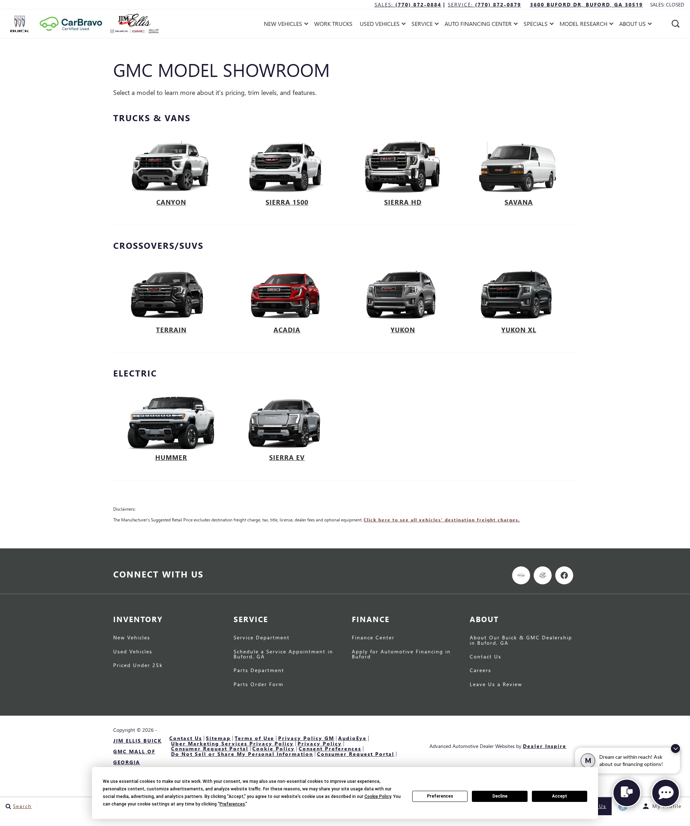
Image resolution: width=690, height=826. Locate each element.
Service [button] (422, 25)
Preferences (440, 796)
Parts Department (259, 670)
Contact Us (485, 656)
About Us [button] (632, 25)
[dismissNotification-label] (675, 748)
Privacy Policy (320, 743)
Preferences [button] (232, 804)
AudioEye (352, 738)
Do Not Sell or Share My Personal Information (242, 753)
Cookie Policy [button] (377, 796)
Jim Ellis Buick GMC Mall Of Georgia (137, 751)
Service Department (262, 637)
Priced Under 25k (138, 665)
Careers (480, 670)
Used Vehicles (132, 651)
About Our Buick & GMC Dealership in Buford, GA (521, 640)
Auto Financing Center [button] (478, 25)
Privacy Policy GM (306, 738)
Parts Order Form (259, 684)
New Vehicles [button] (282, 25)
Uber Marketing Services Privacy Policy (232, 743)
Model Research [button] (583, 25)
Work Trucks (333, 23)
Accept (559, 796)
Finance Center (373, 637)
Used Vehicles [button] (379, 25)
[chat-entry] (626, 793)
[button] (675, 23)
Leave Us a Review (496, 684)
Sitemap (218, 738)
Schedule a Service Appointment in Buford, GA (283, 654)
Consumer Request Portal (209, 748)
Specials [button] (535, 25)
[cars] (521, 575)
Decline (499, 796)
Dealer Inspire (544, 746)
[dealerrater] (543, 575)
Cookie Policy (273, 748)
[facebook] (564, 575)
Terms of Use (254, 738)
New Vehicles (131, 637)
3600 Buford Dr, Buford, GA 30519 (586, 4)
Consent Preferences (330, 748)
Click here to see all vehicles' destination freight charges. (442, 519)
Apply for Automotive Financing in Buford (401, 654)
